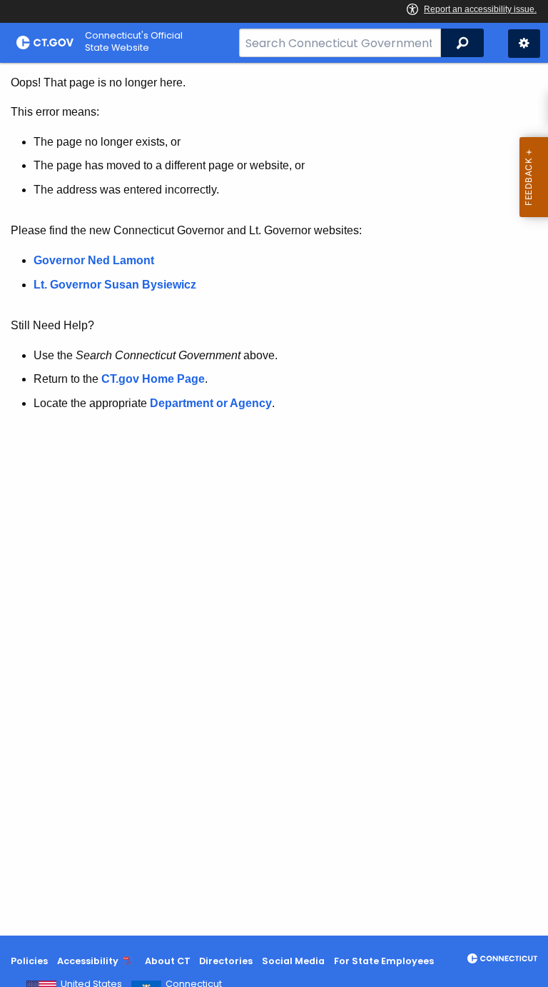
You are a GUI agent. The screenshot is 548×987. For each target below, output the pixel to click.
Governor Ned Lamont (94, 260)
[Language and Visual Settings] (524, 43)
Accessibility (87, 961)
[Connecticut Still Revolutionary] (502, 958)
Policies (29, 961)
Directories (226, 961)
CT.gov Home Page (153, 379)
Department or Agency (211, 403)
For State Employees (384, 961)
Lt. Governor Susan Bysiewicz (116, 285)
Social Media (293, 961)
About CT (168, 961)
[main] (274, 499)
